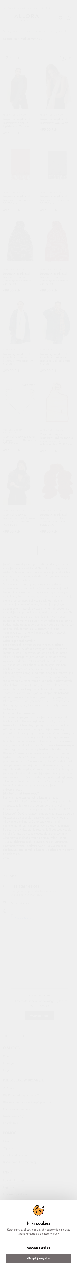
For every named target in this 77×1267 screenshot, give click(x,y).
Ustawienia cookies (38, 1248)
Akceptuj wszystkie (38, 1258)
